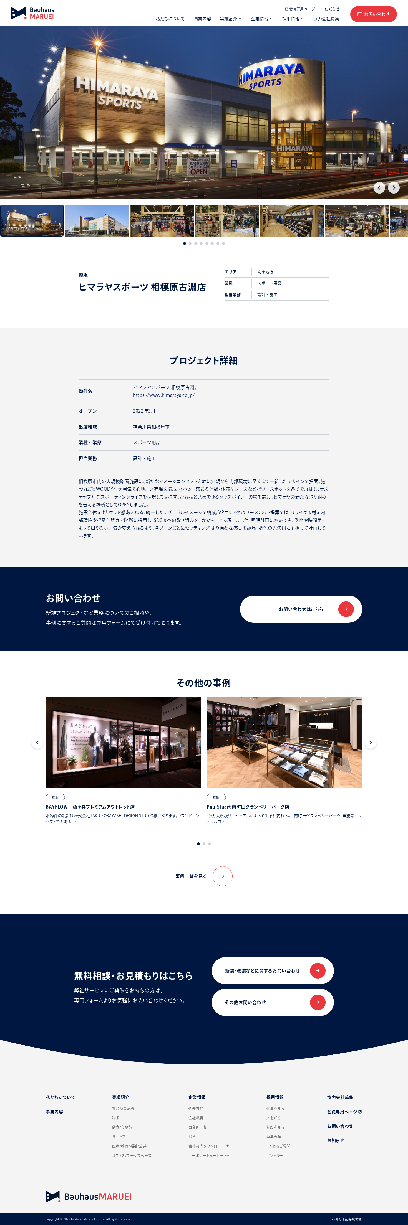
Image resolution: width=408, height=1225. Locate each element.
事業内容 (202, 19)
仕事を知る (275, 1108)
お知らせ (332, 9)
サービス (119, 1136)
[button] (32, 221)
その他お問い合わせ (245, 1002)
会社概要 (195, 1118)
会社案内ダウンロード (209, 1146)
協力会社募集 (326, 19)
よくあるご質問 (278, 1146)
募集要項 (273, 1136)
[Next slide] (394, 188)
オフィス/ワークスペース (132, 1155)
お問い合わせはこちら (301, 609)
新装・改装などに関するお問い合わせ (262, 971)
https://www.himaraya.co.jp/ (164, 395)
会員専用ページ (302, 9)
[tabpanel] (123, 761)
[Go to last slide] (379, 188)
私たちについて (170, 19)
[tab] (184, 243)
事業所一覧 (197, 1127)
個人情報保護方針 (348, 1219)
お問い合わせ (377, 14)
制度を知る (275, 1127)
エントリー (274, 1155)
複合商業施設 (123, 1108)
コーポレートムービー (208, 1155)
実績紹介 (228, 19)
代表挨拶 (195, 1108)
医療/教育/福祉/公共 (129, 1146)
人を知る (273, 1118)
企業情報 (259, 19)
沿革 (192, 1136)
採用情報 (290, 19)
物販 (116, 1118)
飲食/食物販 (122, 1127)
